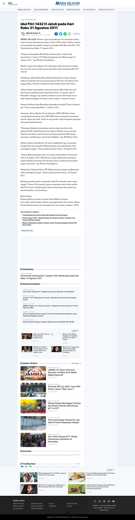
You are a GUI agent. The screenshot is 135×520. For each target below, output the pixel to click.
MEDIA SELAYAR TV (106, 9)
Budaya (51, 503)
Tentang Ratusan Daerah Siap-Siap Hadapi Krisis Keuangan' (45, 215)
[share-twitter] (60, 34)
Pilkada (69, 506)
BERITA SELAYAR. (36, 503)
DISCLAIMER (98, 508)
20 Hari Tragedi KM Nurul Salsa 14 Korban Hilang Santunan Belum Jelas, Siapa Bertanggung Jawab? (50, 315)
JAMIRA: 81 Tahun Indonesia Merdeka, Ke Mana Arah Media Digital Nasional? (62, 372)
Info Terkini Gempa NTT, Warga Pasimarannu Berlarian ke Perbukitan (48, 292)
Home (22, 19)
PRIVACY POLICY (109, 508)
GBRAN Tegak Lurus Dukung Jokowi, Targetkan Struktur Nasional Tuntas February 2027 (50, 307)
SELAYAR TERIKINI (37, 508)
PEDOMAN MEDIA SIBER (108, 505)
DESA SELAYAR (57, 9)
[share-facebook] (56, 34)
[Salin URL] (69, 34)
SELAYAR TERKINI (41, 9)
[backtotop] (67, 515)
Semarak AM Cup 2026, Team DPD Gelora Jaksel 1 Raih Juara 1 (64, 387)
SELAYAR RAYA (89, 9)
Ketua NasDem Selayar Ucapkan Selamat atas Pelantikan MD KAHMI (48, 322)
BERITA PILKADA (73, 9)
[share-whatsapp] (65, 34)
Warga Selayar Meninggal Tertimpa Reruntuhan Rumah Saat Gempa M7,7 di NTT (64, 406)
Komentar (76, 34)
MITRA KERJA (104, 510)
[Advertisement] (50, 250)
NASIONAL (52, 506)
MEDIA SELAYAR (24, 9)
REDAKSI (95, 505)
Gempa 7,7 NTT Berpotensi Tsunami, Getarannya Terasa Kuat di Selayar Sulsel (49, 299)
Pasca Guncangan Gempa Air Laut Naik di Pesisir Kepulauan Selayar (64, 421)
